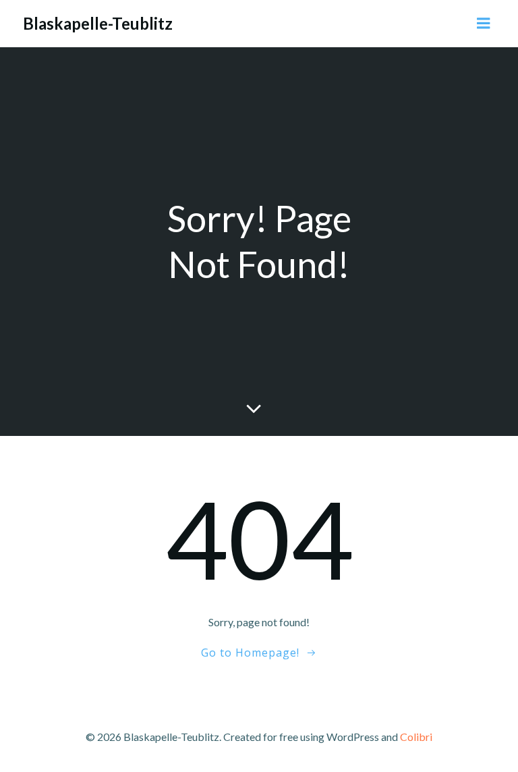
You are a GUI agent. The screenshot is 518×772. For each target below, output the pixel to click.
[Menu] (483, 23)
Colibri (416, 736)
